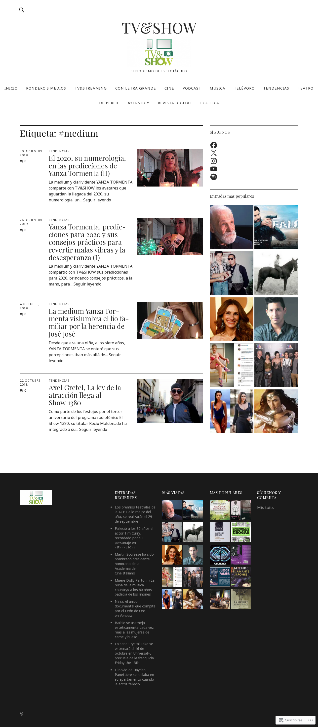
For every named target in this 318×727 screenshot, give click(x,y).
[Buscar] (21, 9)
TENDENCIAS (276, 88)
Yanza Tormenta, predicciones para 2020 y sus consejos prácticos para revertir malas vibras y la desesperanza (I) (87, 242)
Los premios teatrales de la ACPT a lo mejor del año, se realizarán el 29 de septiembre (135, 514)
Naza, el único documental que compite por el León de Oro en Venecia (135, 608)
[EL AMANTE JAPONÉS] (241, 577)
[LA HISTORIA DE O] (241, 510)
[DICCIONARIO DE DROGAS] (241, 533)
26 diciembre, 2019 (32, 222)
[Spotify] (214, 177)
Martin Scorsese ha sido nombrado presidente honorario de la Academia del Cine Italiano (134, 563)
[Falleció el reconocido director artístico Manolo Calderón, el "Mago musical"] (231, 273)
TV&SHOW (159, 27)
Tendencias (59, 151)
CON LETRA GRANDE (135, 88)
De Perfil (109, 102)
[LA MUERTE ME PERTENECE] (241, 599)
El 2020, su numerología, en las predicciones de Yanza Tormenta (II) (87, 165)
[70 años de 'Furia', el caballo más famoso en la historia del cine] (276, 273)
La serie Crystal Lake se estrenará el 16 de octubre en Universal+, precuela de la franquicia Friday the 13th (134, 653)
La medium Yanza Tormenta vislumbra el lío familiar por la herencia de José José (89, 322)
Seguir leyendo (97, 200)
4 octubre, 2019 (30, 306)
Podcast (192, 88)
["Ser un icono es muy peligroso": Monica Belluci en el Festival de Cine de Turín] (231, 412)
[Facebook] (214, 145)
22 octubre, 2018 (30, 383)
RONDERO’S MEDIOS (46, 88)
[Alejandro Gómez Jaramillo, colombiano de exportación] (276, 320)
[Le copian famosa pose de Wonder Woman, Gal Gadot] (276, 412)
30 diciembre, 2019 (32, 153)
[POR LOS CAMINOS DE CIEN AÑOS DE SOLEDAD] (220, 510)
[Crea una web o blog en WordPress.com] (21, 714)
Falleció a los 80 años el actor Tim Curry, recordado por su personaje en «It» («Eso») (134, 538)
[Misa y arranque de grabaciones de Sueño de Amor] (220, 599)
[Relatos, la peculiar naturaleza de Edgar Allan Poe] (241, 555)
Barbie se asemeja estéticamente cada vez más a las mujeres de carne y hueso (134, 629)
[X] (214, 153)
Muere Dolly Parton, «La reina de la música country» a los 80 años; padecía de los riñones (135, 587)
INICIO (11, 88)
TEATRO (306, 88)
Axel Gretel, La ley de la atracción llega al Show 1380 (85, 395)
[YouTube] (214, 169)
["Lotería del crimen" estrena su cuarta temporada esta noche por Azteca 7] (276, 365)
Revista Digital (175, 102)
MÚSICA (217, 88)
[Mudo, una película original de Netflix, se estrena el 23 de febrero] (220, 555)
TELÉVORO (244, 88)
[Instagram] (214, 161)
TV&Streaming (91, 88)
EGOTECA (209, 102)
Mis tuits (265, 507)
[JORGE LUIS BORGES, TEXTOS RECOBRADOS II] (220, 533)
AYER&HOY (138, 102)
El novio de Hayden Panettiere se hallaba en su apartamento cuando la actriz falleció (134, 676)
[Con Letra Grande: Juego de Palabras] (220, 577)
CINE (169, 88)
